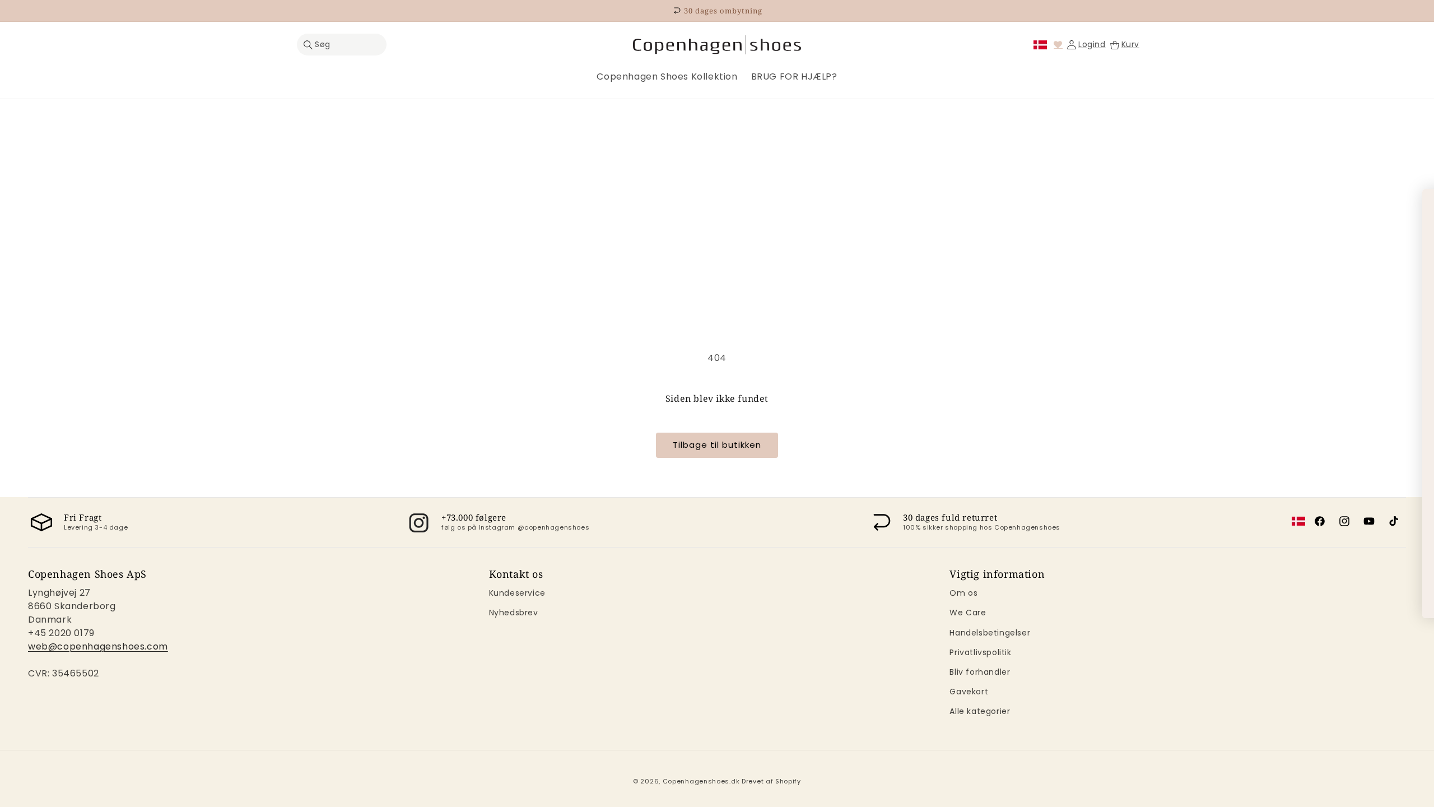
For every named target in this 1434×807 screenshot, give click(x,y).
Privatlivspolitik (980, 652)
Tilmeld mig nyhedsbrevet (1104, 548)
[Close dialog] (1418, 203)
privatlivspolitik (1171, 596)
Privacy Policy (1087, 484)
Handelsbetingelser (989, 632)
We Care (967, 612)
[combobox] (1027, 433)
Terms (1136, 484)
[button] (342, 44)
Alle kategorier (979, 711)
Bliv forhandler (979, 672)
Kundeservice (517, 593)
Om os (963, 593)
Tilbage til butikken (717, 445)
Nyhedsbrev (513, 612)
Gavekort (968, 691)
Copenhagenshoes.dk (701, 781)
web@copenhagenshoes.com (98, 646)
